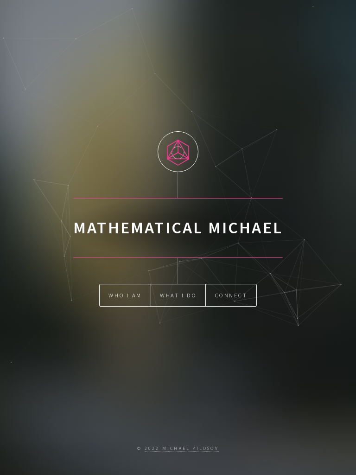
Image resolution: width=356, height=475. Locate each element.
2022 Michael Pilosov (182, 448)
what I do (178, 295)
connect (231, 295)
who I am (124, 295)
